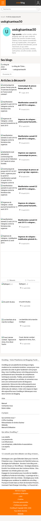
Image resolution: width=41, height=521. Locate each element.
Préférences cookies (21, 505)
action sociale (27, 34)
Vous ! (4, 449)
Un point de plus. (25, 302)
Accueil (3, 17)
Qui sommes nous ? (8, 418)
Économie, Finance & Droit (11, 74)
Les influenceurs (7, 442)
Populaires (31, 280)
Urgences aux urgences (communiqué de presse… (28, 154)
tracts (14, 53)
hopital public (22, 42)
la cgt (22, 47)
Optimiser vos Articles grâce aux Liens (15, 471)
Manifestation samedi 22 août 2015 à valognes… (27, 104)
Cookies (20, 499)
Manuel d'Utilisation (8, 427)
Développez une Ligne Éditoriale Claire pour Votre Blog (21, 459)
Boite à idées (6, 408)
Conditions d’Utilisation (21, 493)
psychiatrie (25, 49)
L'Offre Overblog (7, 420)
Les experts (6, 447)
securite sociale (26, 51)
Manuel (4, 403)
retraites (33, 49)
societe (34, 51)
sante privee (16, 51)
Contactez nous (7, 406)
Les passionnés (7, 439)
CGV (20, 496)
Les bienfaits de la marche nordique (28, 321)
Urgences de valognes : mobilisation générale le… (28, 238)
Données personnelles (21, 502)
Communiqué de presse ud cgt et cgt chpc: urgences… (28, 171)
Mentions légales (20, 491)
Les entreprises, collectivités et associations (17, 444)
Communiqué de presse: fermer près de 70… (27, 87)
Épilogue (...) (23, 284)
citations (15, 40)
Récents (12, 280)
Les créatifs (6, 437)
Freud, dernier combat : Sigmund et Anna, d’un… (27, 338)
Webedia (5, 425)
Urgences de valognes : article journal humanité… (27, 120)
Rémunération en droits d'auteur (13, 423)
